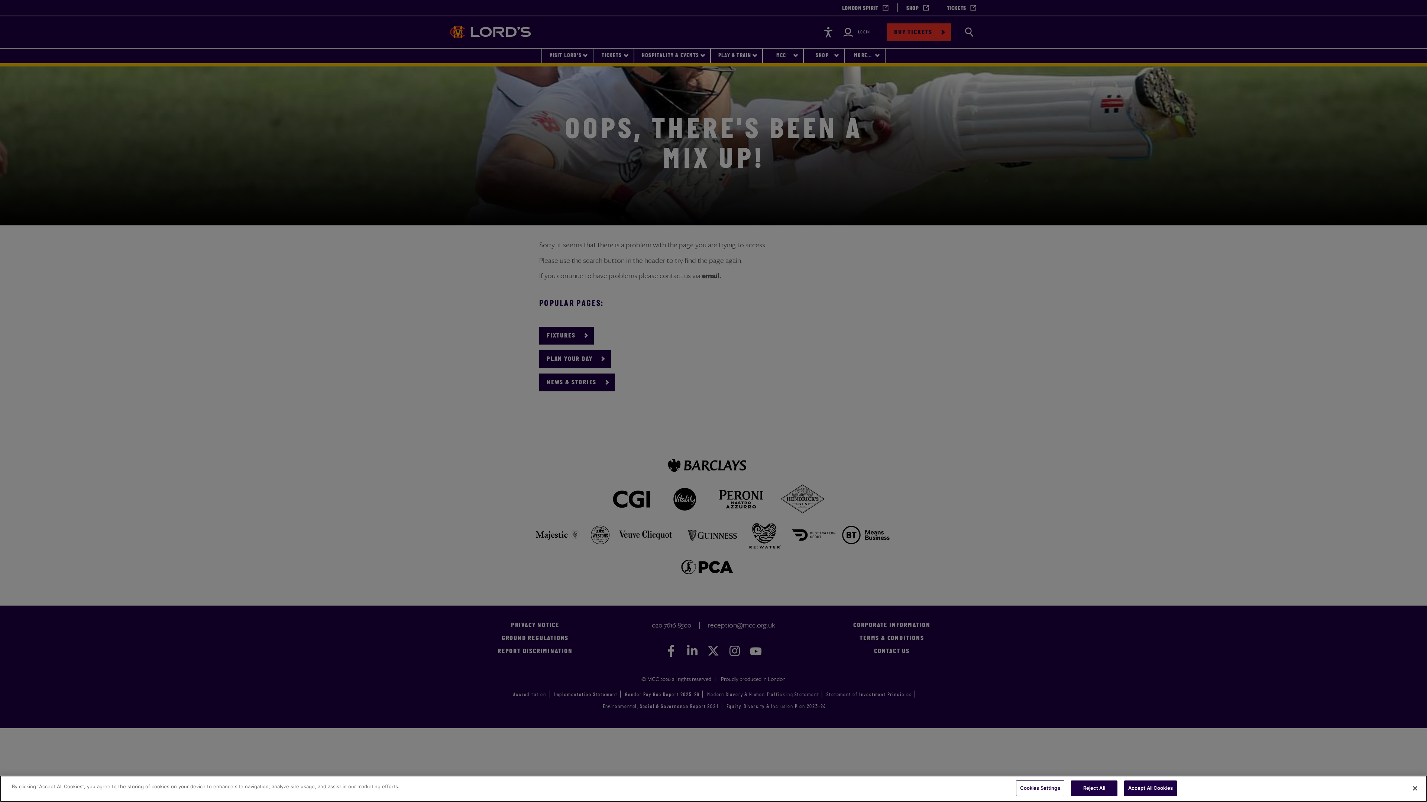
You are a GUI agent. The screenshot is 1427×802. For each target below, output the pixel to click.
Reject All (1094, 788)
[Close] (1415, 788)
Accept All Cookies (1150, 788)
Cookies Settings (1040, 788)
